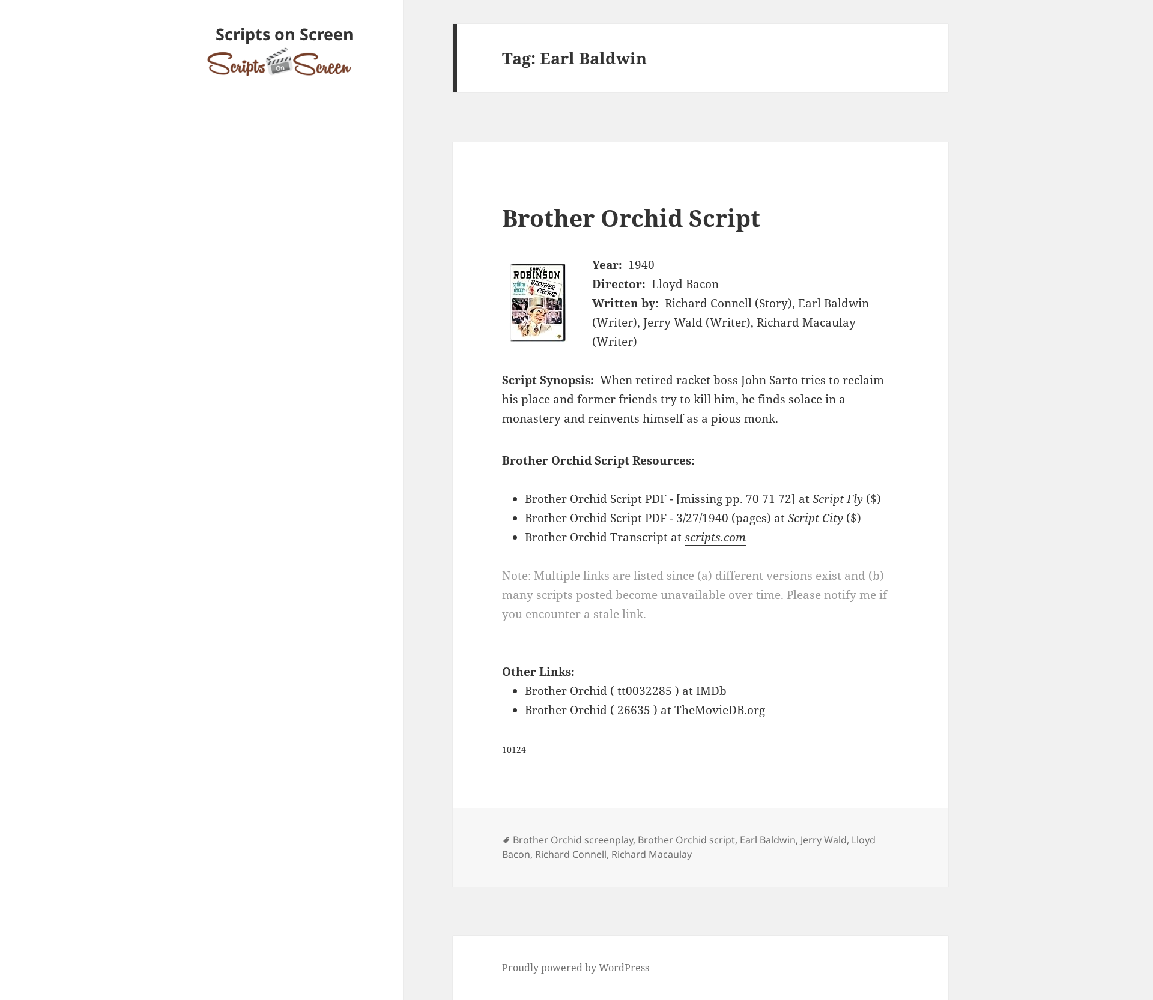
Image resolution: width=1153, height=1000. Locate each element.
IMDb (711, 691)
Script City (815, 518)
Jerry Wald (823, 839)
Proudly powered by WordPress (575, 967)
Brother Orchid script (686, 839)
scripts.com (715, 537)
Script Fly (838, 499)
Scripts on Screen (285, 34)
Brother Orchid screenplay (573, 839)
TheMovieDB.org (719, 710)
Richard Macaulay (651, 854)
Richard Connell (571, 854)
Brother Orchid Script (631, 217)
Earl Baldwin (768, 839)
